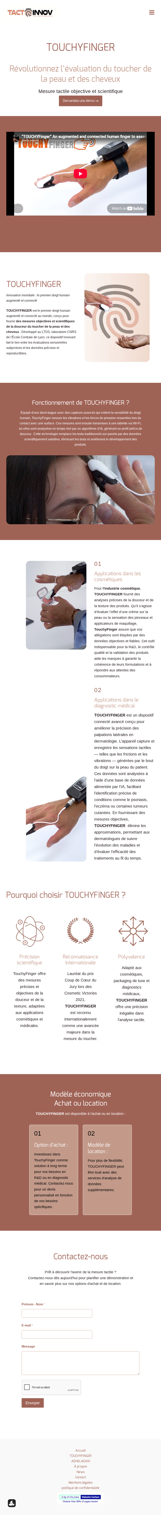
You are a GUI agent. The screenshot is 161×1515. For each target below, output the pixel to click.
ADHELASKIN (80, 1461)
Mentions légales (80, 1483)
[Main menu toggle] (151, 12)
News (81, 1472)
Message (28, 1346)
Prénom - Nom (33, 1304)
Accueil (80, 1450)
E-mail (27, 1325)
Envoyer (33, 1403)
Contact (80, 1477)
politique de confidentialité (80, 1488)
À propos (80, 1466)
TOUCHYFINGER (80, 1456)
